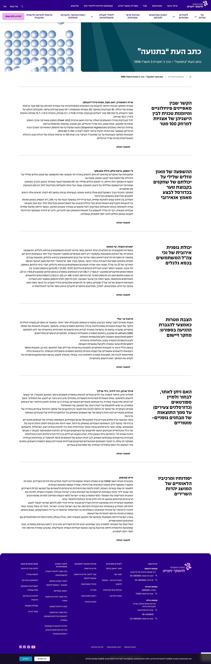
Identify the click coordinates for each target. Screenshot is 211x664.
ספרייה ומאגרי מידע (128, 6)
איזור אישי (172, 6)
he (5, 6)
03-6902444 (140, 580)
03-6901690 (135, 576)
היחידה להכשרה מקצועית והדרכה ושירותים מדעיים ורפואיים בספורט (56, 630)
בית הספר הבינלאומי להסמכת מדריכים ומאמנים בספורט (55, 616)
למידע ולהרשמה (13, 16)
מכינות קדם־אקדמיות (133, 16)
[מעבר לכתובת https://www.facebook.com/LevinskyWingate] (24, 647)
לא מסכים (42, 659)
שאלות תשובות (31, 606)
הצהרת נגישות (130, 647)
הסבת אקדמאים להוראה (158, 16)
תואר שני (118, 574)
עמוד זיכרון (33, 612)
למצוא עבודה (32, 574)
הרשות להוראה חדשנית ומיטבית (39, 16)
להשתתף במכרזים (30, 580)
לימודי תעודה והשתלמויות (106, 16)
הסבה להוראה (116, 596)
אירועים (75, 6)
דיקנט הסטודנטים (88, 596)
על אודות (202, 16)
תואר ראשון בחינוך (114, 569)
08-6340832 (147, 614)
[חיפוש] (22, 6)
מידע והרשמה (90, 569)
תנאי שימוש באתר (114, 647)
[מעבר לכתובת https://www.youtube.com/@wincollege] (33, 647)
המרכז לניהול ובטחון (58, 607)
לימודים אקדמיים (183, 16)
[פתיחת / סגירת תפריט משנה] (195, 16)
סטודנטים (157, 6)
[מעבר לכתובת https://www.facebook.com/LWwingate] (20, 647)
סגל (145, 6)
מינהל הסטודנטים (88, 584)
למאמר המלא (123, 147)
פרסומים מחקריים (176, 77)
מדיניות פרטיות (97, 647)
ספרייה (93, 590)
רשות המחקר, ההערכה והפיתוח (73, 16)
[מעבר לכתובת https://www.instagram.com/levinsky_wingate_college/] (28, 647)
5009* (138, 594)
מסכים (26, 659)
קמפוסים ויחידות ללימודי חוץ (98, 6)
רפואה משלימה (60, 591)
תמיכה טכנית (90, 602)
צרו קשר (14, 6)
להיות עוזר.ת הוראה (29, 569)
